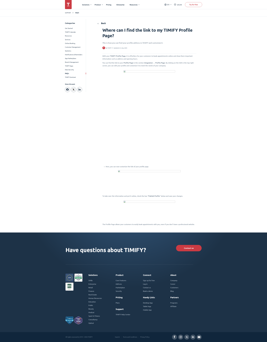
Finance (91, 291)
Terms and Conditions (130, 337)
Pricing (108, 5)
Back (103, 23)
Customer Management (73, 47)
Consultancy (92, 319)
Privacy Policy (144, 337)
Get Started (69, 28)
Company (173, 280)
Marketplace (120, 288)
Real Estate (92, 295)
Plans (118, 303)
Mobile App (147, 310)
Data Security (69, 70)
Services (67, 39)
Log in (145, 284)
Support (68, 12)
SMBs (90, 280)
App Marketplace (70, 58)
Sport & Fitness (94, 316)
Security (119, 291)
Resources (68, 36)
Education (92, 302)
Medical (91, 312)
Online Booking (70, 43)
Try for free (193, 5)
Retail (90, 288)
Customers (174, 288)
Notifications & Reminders (73, 54)
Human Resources (95, 298)
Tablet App (147, 306)
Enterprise (120, 5)
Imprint (117, 337)
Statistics (68, 51)
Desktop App (148, 303)
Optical (91, 323)
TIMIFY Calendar (70, 32)
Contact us (189, 248)
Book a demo (148, 291)
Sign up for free (149, 280)
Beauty (91, 309)
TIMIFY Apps (69, 66)
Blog (172, 291)
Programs (174, 303)
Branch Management (72, 62)
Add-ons (119, 284)
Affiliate (173, 306)
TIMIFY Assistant (70, 77)
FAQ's (77, 13)
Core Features (121, 280)
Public (90, 305)
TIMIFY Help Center (123, 314)
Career (172, 284)
